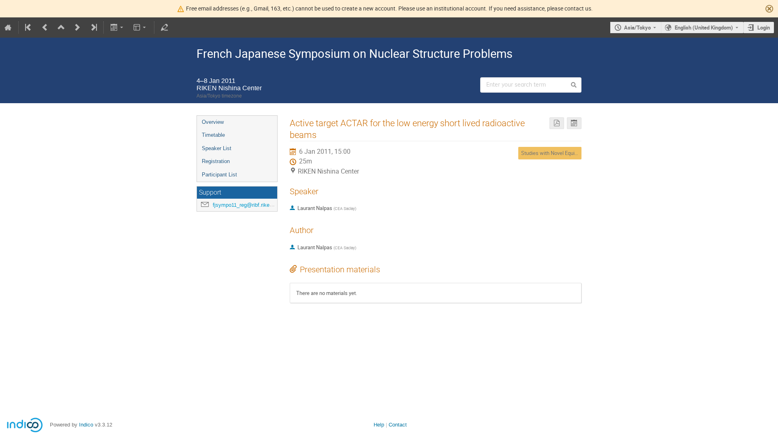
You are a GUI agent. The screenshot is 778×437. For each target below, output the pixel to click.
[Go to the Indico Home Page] (8, 27)
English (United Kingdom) (704, 27)
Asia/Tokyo (637, 27)
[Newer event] (77, 27)
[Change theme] (140, 27)
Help (379, 424)
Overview (213, 122)
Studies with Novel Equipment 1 (557, 153)
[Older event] (45, 27)
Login (763, 27)
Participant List (219, 175)
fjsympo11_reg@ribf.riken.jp (245, 205)
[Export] (117, 27)
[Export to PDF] (556, 123)
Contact (398, 424)
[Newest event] (93, 27)
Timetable (213, 135)
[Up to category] (61, 27)
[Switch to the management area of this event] (164, 27)
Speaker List (216, 148)
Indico (86, 424)
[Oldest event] (29, 27)
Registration (216, 161)
